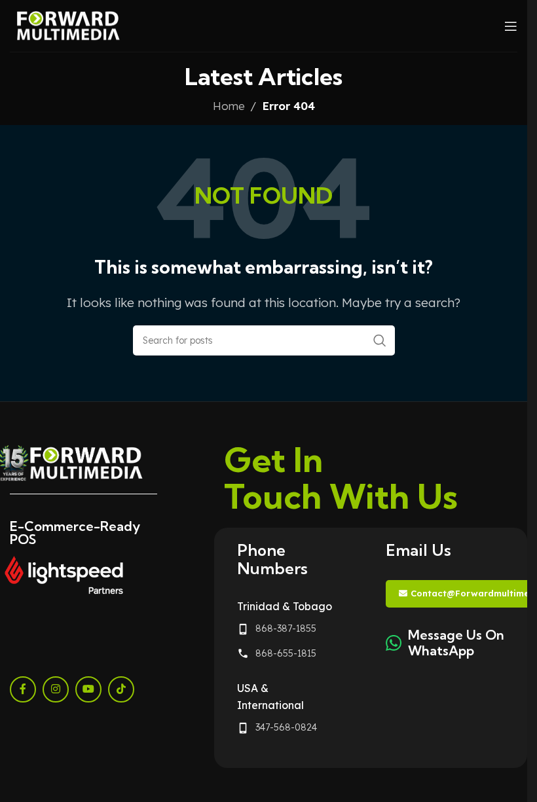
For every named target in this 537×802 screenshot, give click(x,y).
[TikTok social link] (121, 689)
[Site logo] (68, 24)
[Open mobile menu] (511, 26)
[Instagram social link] (56, 689)
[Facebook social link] (23, 689)
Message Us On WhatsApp (456, 643)
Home (229, 106)
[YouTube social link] (88, 689)
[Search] (380, 340)
